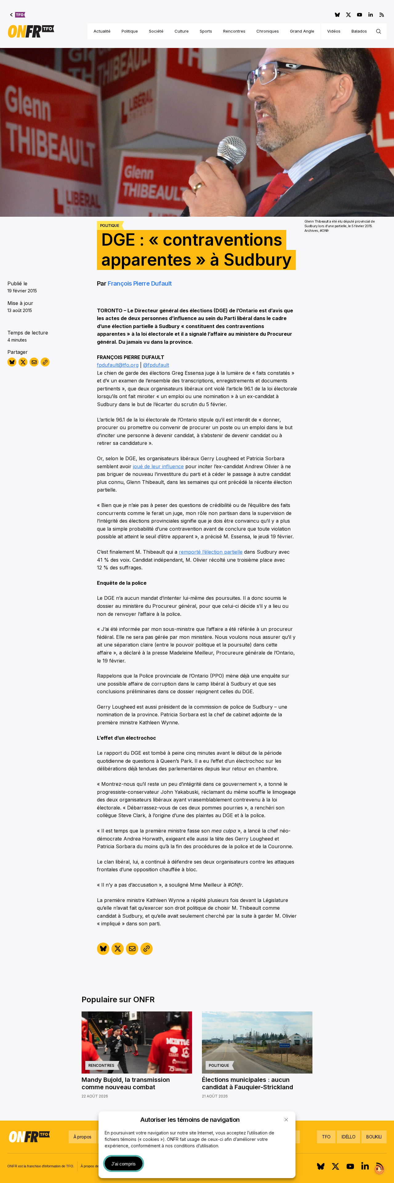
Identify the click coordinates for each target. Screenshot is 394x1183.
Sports (206, 31)
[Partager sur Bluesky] (11, 362)
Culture (182, 31)
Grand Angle (302, 31)
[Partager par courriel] (34, 362)
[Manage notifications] (379, 1169)
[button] (286, 1120)
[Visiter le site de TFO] (17, 15)
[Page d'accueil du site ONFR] (31, 31)
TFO (326, 1136)
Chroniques (267, 31)
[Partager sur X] (22, 362)
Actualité (102, 31)
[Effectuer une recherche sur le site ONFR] (378, 31)
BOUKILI (374, 1136)
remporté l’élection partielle (211, 552)
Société (156, 31)
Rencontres (234, 31)
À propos (82, 1136)
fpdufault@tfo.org (118, 365)
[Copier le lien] (45, 362)
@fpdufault (156, 365)
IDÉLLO (348, 1136)
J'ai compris (123, 1163)
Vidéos (333, 31)
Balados (359, 31)
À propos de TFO (94, 1166)
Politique (130, 31)
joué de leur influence (158, 466)
